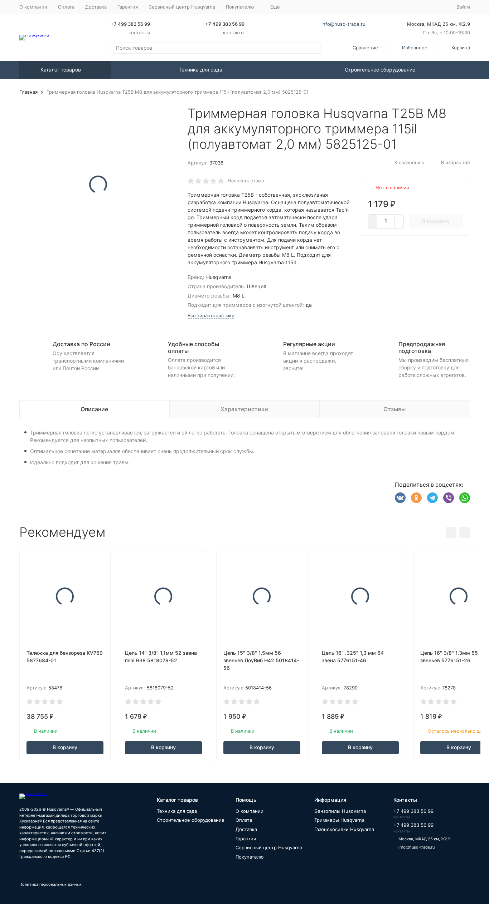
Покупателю (250, 857)
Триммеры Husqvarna (339, 820)
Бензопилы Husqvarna (340, 811)
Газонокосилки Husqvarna (344, 829)
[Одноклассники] (416, 497)
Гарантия (127, 7)
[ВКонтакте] (400, 497)
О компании (33, 7)
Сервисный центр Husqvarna (182, 7)
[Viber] (448, 497)
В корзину (436, 221)
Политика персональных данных (50, 884)
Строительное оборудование (380, 70)
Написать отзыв (246, 180)
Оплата (66, 7)
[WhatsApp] (464, 497)
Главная (28, 92)
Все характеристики (211, 315)
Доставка (96, 7)
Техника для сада (200, 70)
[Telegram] (432, 497)
